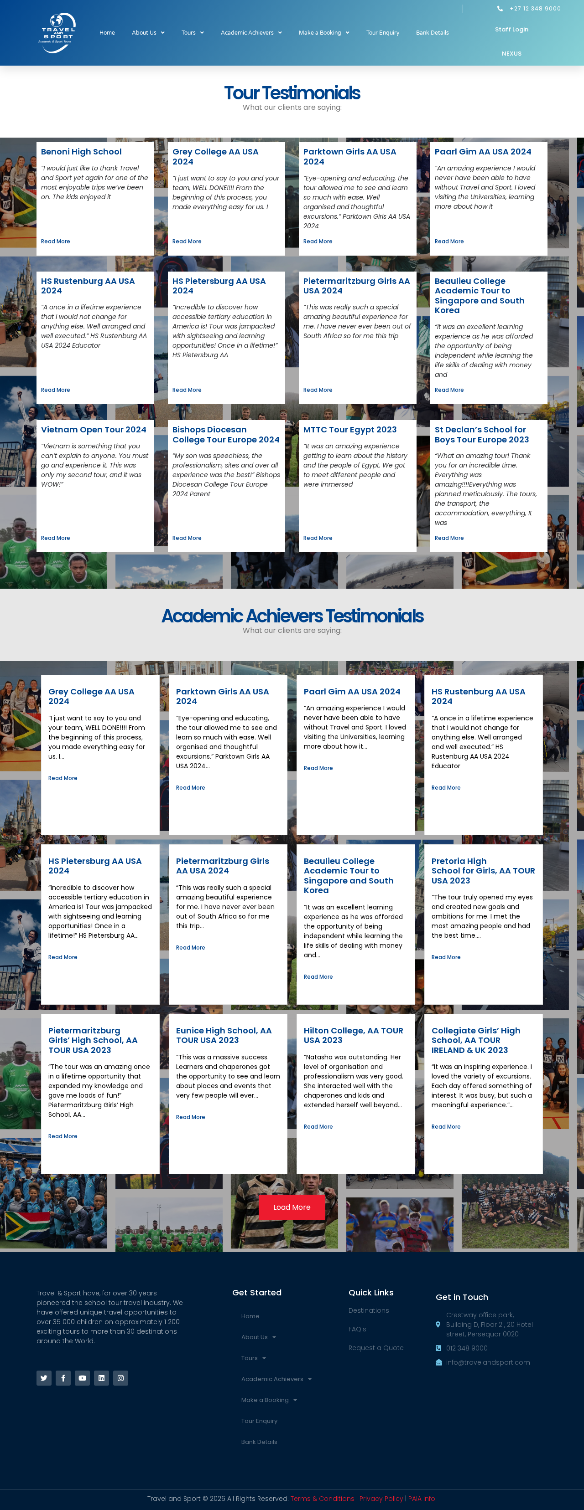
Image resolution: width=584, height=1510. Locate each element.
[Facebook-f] (63, 1378)
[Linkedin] (101, 1378)
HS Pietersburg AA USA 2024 (219, 286)
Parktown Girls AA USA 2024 (349, 156)
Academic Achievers (247, 33)
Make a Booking (320, 33)
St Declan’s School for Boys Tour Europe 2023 (482, 434)
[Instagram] (120, 1378)
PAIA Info (421, 1498)
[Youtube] (82, 1378)
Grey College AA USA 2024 (215, 156)
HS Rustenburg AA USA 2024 (88, 286)
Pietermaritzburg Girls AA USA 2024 (356, 286)
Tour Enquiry (382, 33)
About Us (144, 33)
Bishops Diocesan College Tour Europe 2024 (226, 434)
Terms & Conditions (323, 1498)
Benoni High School (81, 151)
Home (107, 33)
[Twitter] (44, 1378)
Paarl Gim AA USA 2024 (483, 151)
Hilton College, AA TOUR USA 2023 (353, 1035)
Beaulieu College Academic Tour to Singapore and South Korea (480, 295)
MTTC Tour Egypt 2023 (350, 429)
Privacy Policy (381, 1498)
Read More (55, 241)
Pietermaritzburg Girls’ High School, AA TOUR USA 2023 (93, 1040)
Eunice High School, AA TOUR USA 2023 (224, 1035)
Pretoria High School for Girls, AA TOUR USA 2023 (483, 870)
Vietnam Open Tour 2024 (93, 429)
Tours (189, 33)
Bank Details (432, 33)
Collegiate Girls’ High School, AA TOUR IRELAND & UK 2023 (476, 1040)
